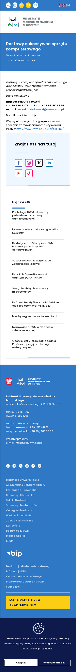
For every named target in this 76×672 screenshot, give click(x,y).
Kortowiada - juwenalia (21, 490)
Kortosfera (13, 525)
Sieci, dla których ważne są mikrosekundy (30, 290)
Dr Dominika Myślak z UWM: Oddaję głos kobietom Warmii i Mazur (35, 304)
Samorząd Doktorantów (21, 505)
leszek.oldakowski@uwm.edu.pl (40, 109)
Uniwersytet (34, 55)
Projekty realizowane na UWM (25, 581)
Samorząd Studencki (19, 495)
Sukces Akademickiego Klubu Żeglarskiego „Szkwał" (31, 262)
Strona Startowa (14, 55)
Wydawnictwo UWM (18, 515)
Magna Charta (16, 536)
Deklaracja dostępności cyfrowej (27, 566)
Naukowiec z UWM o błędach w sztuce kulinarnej (32, 328)
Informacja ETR (16, 571)
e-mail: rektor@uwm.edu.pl (23, 423)
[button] (8, 5)
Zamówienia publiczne (23, 60)
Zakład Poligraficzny (19, 520)
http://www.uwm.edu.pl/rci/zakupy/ (40, 129)
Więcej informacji (54, 662)
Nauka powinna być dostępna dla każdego (35, 231)
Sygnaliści (12, 586)
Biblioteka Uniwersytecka (22, 480)
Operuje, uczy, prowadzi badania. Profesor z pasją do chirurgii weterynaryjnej (34, 344)
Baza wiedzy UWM (17, 530)
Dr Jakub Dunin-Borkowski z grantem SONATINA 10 (30, 276)
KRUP (9, 541)
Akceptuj (21, 662)
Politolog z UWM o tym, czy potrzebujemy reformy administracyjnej (30, 215)
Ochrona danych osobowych (24, 576)
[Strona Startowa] (38, 22)
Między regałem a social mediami (34, 316)
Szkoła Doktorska (17, 500)
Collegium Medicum (19, 510)
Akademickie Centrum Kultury (25, 485)
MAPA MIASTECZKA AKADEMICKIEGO (24, 603)
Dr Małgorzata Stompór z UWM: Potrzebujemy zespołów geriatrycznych (33, 246)
